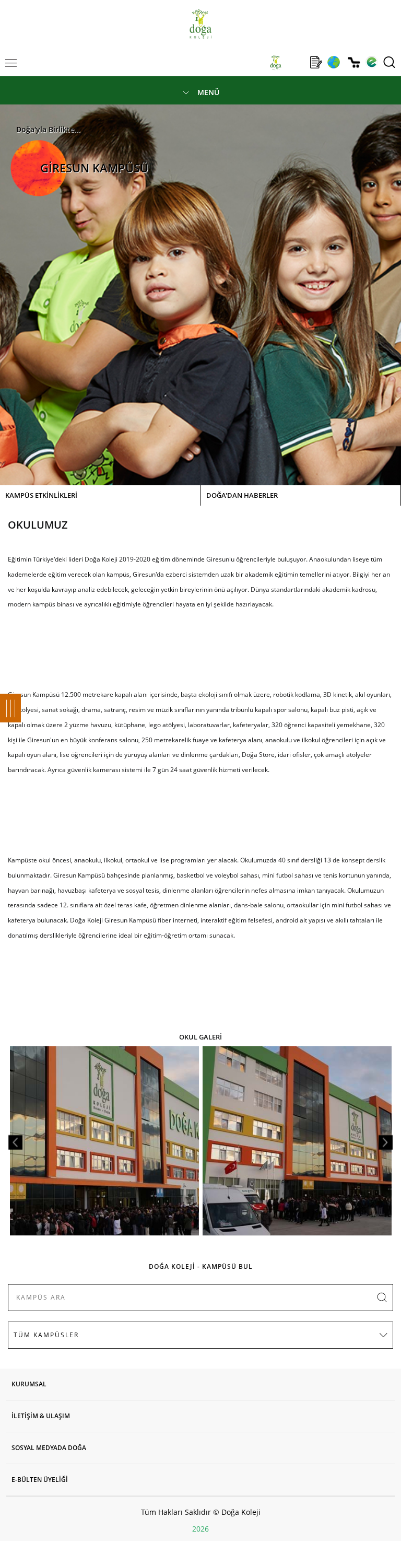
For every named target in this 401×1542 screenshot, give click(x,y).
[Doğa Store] (353, 62)
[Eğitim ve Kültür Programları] (333, 62)
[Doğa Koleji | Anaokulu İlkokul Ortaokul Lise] (200, 23)
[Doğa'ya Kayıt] (316, 62)
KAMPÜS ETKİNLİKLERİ (41, 495)
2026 (200, 1529)
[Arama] (389, 62)
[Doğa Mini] (295, 62)
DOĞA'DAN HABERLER (242, 495)
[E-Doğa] (371, 62)
